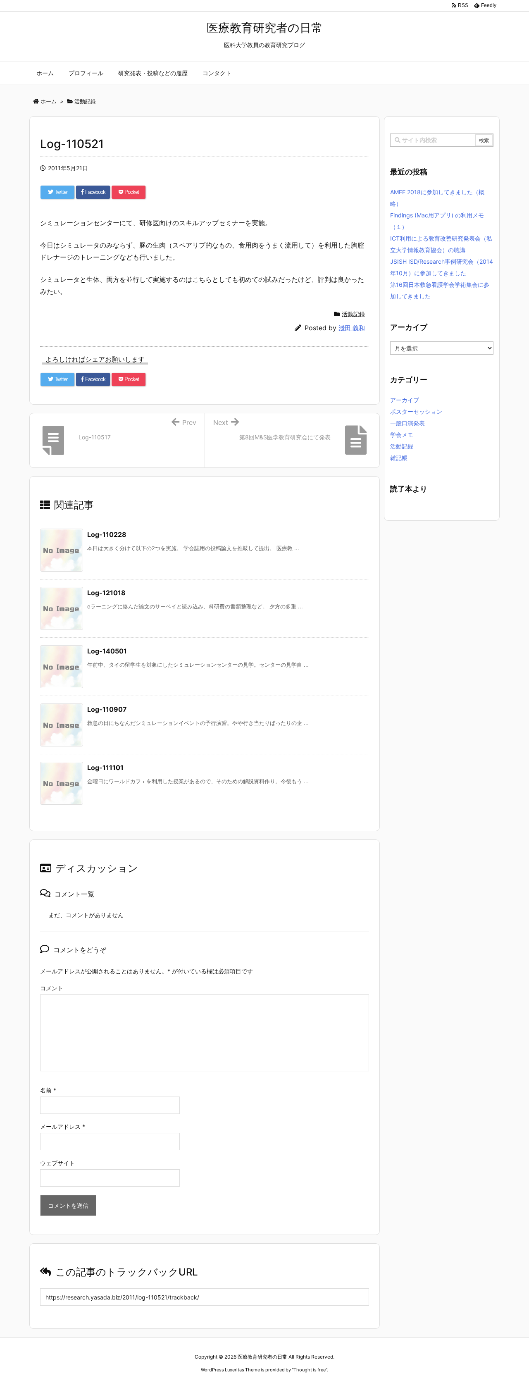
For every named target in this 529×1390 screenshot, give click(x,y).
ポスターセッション (416, 411)
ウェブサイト (57, 1162)
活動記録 (353, 313)
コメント (51, 988)
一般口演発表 (407, 423)
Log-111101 (105, 767)
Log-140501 (107, 651)
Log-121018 (106, 593)
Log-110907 (107, 709)
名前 (48, 1090)
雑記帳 (398, 457)
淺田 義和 (351, 328)
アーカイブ (404, 399)
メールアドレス (62, 1126)
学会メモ (401, 434)
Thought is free (309, 1370)
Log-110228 (106, 534)
